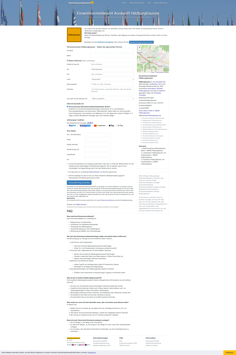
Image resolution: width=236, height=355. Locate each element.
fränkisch (162, 91)
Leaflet (152, 72)
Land (68, 79)
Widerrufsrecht (94, 172)
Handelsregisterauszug (101, 343)
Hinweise (70, 89)
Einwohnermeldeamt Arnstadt (151, 138)
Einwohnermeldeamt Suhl (150, 140)
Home (124, 3)
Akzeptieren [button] (229, 352)
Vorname (70, 50)
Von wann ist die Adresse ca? (77, 99)
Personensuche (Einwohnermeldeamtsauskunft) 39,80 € (89, 107)
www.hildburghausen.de (152, 115)
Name (69, 55)
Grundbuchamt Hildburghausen (152, 122)
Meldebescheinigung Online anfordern (141, 42)
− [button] (139, 50)
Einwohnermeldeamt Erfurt (150, 142)
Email (69, 139)
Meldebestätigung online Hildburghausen (155, 129)
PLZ (68, 74)
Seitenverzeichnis (152, 345)
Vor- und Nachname (74, 134)
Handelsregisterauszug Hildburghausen (154, 125)
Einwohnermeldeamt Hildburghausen (154, 118)
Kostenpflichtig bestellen (79, 183)
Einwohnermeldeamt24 (81, 3)
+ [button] (139, 47)
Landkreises (153, 84)
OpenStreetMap (159, 72)
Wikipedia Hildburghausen (150, 131)
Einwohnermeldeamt (100, 341)
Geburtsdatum (72, 84)
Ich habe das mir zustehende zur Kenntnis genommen (93, 172)
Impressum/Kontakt (160, 3)
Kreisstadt (159, 82)
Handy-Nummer (72, 144)
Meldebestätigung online (101, 345)
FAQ (149, 3)
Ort (68, 69)
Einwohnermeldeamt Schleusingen (153, 136)
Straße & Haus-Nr (73, 64)
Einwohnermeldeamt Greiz (150, 133)
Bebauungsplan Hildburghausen (152, 127)
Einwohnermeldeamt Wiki (128, 343)
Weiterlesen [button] (92, 352)
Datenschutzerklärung (137, 3)
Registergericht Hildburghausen (152, 120)
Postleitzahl (71, 154)
